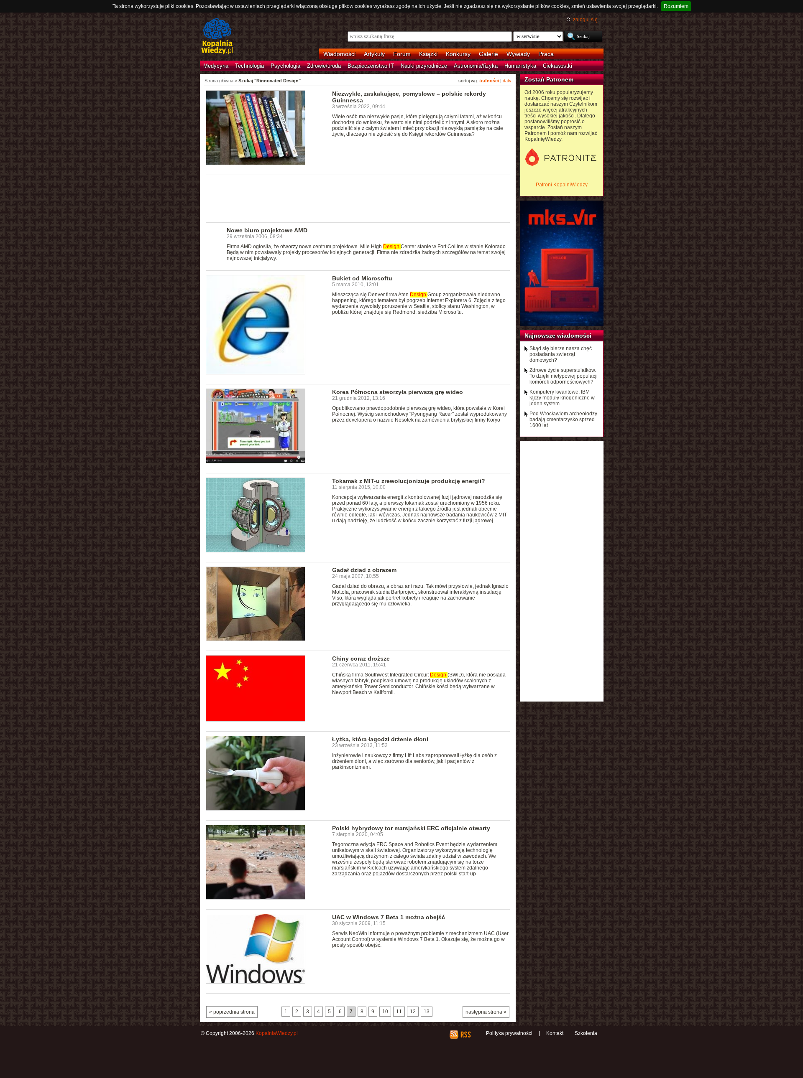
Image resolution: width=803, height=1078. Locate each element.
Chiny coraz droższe (361, 658)
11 (399, 1011)
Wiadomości (339, 54)
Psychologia (285, 66)
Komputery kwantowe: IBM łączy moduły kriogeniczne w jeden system (562, 398)
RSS (465, 1034)
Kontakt (554, 1033)
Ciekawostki (557, 66)
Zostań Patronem (548, 79)
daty (507, 80)
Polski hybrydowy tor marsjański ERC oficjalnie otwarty (411, 828)
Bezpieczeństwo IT (371, 66)
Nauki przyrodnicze (424, 66)
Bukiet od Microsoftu (362, 278)
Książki (428, 54)
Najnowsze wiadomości (557, 335)
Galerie (488, 54)
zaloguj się (585, 20)
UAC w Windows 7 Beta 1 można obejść (388, 917)
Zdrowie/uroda (324, 66)
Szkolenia (586, 1033)
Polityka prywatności (509, 1033)
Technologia (249, 66)
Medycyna (215, 66)
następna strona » (485, 1012)
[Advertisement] (358, 198)
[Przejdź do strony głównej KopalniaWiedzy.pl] (217, 37)
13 (427, 1011)
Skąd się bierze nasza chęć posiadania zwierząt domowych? (560, 354)
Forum (402, 54)
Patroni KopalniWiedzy (562, 185)
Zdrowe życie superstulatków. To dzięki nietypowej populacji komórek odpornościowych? (563, 376)
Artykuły (374, 54)
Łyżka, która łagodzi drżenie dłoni (380, 739)
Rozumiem (676, 6)
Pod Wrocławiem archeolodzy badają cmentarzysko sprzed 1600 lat (563, 419)
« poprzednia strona (232, 1012)
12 (413, 1011)
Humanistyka (520, 66)
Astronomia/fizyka (476, 66)
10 (385, 1011)
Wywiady (518, 54)
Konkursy (458, 54)
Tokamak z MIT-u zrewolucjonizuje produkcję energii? (408, 481)
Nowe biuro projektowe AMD (267, 230)
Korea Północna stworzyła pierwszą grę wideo (397, 392)
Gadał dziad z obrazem (364, 570)
